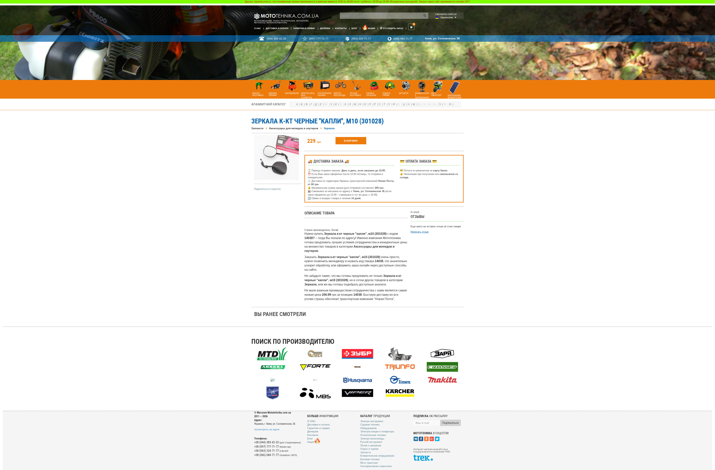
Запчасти (257, 128)
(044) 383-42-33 (276, 38)
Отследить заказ (392, 28)
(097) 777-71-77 (318, 38)
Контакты (341, 28)
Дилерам (325, 28)
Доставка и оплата (277, 28)
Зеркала (329, 128)
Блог (354, 28)
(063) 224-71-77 (361, 38)
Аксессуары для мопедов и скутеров (293, 128)
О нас (257, 28)
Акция (371, 28)
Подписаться (450, 422)
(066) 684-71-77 (403, 38)
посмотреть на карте (266, 429)
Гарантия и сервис (304, 28)
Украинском (446, 17)
